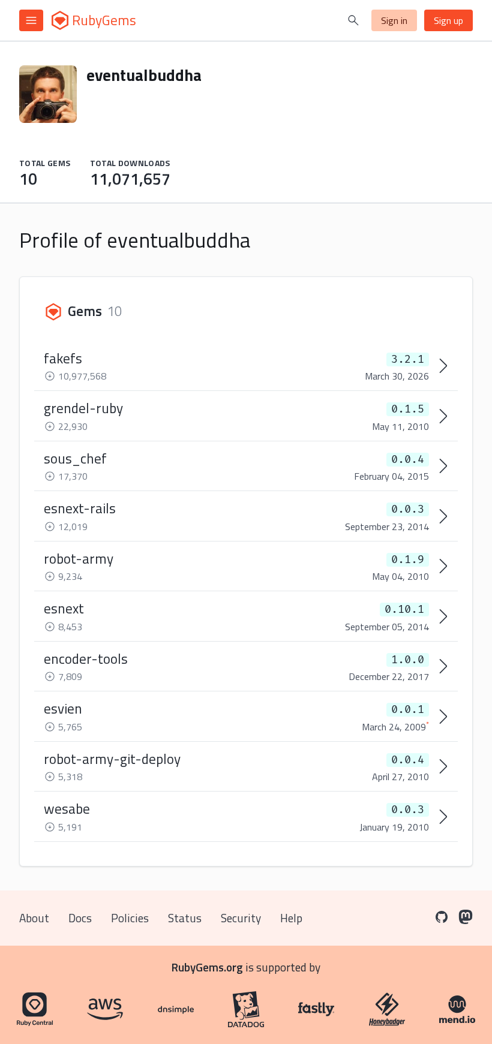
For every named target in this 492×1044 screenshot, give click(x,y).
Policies (130, 917)
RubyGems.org (207, 967)
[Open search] (353, 20)
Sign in (394, 20)
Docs (80, 917)
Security (241, 917)
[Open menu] (31, 20)
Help (291, 917)
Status (185, 917)
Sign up (448, 20)
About (34, 917)
